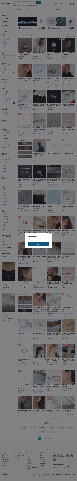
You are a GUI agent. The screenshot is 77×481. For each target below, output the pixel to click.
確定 (38, 244)
